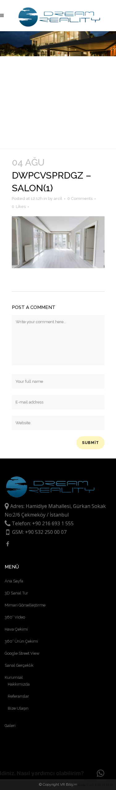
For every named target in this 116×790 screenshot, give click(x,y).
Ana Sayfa (14, 581)
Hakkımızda (19, 684)
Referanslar (18, 696)
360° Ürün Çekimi (21, 641)
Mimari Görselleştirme (25, 605)
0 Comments (79, 198)
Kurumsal (14, 677)
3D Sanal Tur (16, 593)
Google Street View (22, 653)
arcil (58, 198)
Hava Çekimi (16, 629)
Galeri (10, 725)
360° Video (15, 617)
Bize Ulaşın (18, 708)
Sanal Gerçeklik (19, 665)
